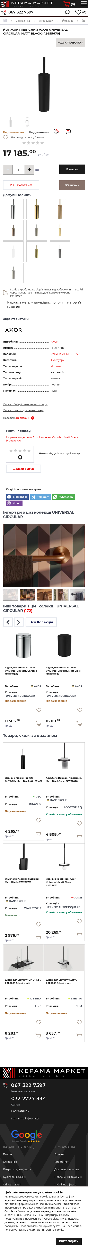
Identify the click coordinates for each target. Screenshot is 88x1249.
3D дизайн (22, 417)
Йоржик (56, 366)
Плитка (7, 1154)
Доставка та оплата (66, 1169)
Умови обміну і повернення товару (25, 404)
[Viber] (14, 504)
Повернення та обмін (68, 1176)
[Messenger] (17, 497)
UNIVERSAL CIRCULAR (65, 353)
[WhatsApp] (63, 497)
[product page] (23, 645)
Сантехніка (10, 1161)
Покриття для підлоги (17, 1169)
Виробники (61, 1161)
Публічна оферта (65, 1184)
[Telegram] (40, 497)
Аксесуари (57, 360)
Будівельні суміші (14, 1176)
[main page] (27, 4)
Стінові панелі (12, 1184)
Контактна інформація (25, 1118)
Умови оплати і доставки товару (23, 410)
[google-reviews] (26, 1137)
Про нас (59, 1154)
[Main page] (44, 1073)
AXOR (54, 341)
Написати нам (20, 1110)
